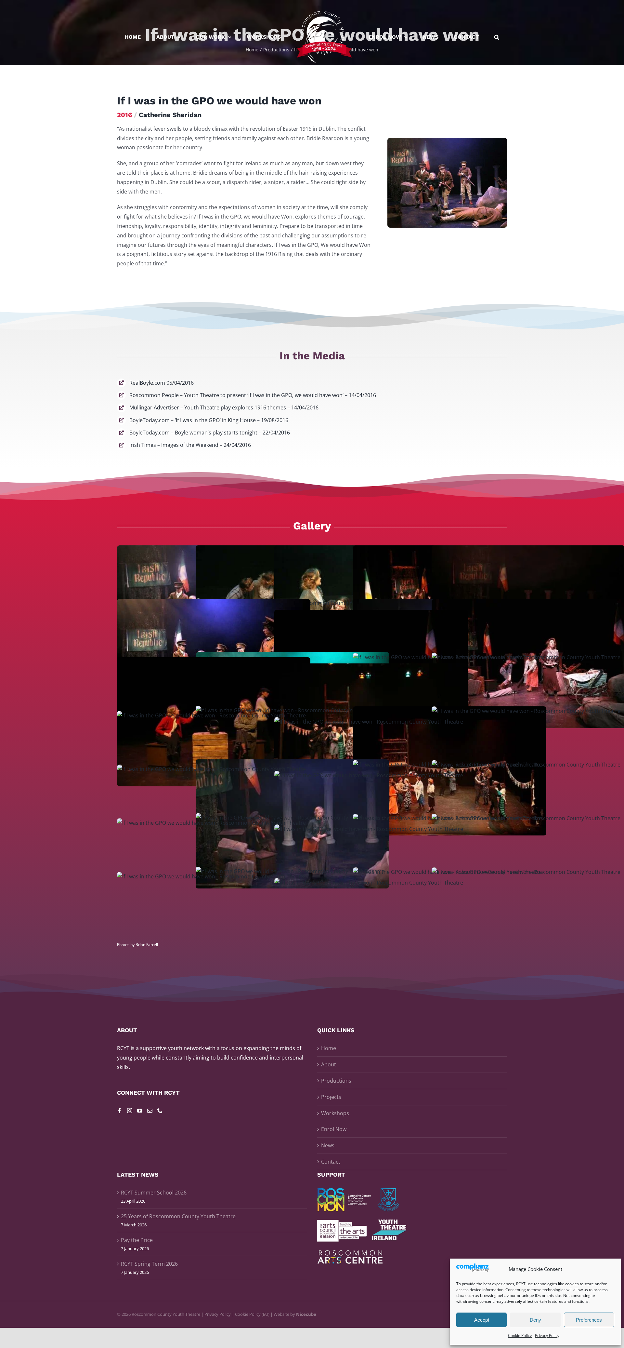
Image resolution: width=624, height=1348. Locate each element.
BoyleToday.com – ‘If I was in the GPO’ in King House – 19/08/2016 (208, 420)
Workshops (335, 1113)
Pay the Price (137, 1240)
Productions (336, 1080)
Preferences (589, 1320)
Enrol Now (333, 1129)
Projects (331, 1097)
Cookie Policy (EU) (252, 1314)
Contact (330, 1161)
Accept (481, 1320)
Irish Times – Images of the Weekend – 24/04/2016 (190, 444)
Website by (295, 1314)
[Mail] (149, 1110)
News (327, 1145)
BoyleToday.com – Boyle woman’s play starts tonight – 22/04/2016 (209, 432)
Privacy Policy (547, 1335)
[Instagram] (129, 1110)
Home (328, 1048)
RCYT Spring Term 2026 (149, 1263)
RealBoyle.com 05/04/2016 (161, 382)
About (328, 1064)
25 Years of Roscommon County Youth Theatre (178, 1216)
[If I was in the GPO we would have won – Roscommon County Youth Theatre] (447, 140)
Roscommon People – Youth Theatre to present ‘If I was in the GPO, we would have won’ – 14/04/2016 (252, 395)
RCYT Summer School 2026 (154, 1192)
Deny (535, 1320)
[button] (463, 37)
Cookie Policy (520, 1335)
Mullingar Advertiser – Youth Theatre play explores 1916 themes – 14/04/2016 (223, 407)
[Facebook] (119, 1110)
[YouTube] (139, 1110)
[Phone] (159, 1110)
